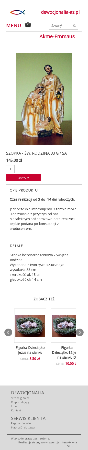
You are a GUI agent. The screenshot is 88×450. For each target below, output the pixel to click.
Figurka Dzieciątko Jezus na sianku (30, 350)
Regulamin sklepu (22, 423)
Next (80, 332)
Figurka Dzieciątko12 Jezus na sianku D (67, 352)
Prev (8, 332)
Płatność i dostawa (23, 427)
